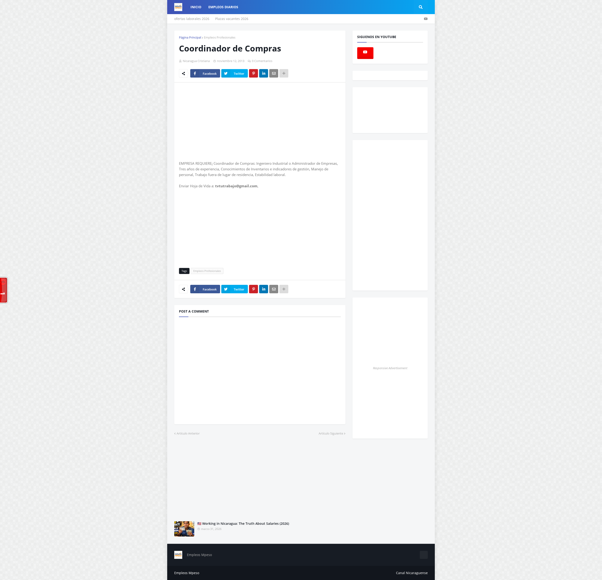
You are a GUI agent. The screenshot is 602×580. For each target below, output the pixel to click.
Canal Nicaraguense (412, 573)
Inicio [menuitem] (195, 7)
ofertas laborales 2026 (191, 18)
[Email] (273, 73)
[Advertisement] (218, 121)
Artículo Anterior (188, 433)
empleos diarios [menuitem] (223, 7)
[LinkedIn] (263, 73)
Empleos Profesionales (219, 37)
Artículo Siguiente (331, 433)
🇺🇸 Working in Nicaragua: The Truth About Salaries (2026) (243, 523)
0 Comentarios (262, 61)
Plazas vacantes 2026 (231, 18)
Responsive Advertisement (390, 368)
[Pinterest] (253, 73)
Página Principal (190, 37)
